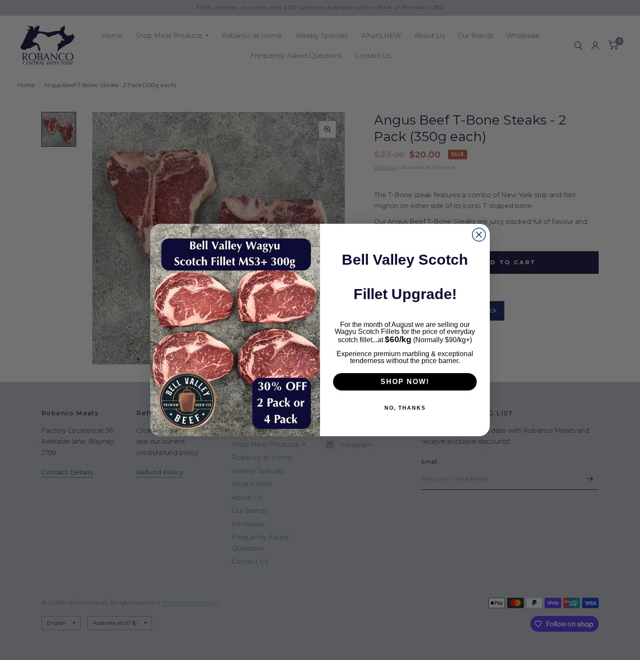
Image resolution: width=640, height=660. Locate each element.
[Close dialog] (478, 234)
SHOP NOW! (405, 381)
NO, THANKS (405, 408)
